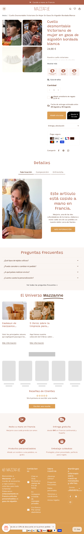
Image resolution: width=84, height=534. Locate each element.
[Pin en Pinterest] (63, 150)
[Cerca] (53, 526)
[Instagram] (70, 502)
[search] (70, 9)
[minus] (49, 90)
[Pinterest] (76, 496)
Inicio (4, 15)
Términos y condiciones (52, 495)
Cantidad (51, 85)
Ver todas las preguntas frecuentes (41, 285)
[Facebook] (70, 496)
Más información (9, 343)
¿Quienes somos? (51, 477)
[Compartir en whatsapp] (68, 150)
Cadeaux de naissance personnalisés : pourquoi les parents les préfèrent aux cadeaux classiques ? (14, 325)
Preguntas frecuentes (51, 483)
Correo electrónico (73, 488)
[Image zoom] (12, 32)
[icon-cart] (79, 9)
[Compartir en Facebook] (58, 150)
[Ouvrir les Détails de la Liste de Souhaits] (75, 9)
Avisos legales (53, 500)
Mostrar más (52, 64)
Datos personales (52, 489)
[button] (56, 115)
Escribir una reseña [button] (42, 406)
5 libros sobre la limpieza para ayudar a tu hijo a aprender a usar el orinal (41, 325)
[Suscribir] (79, 488)
